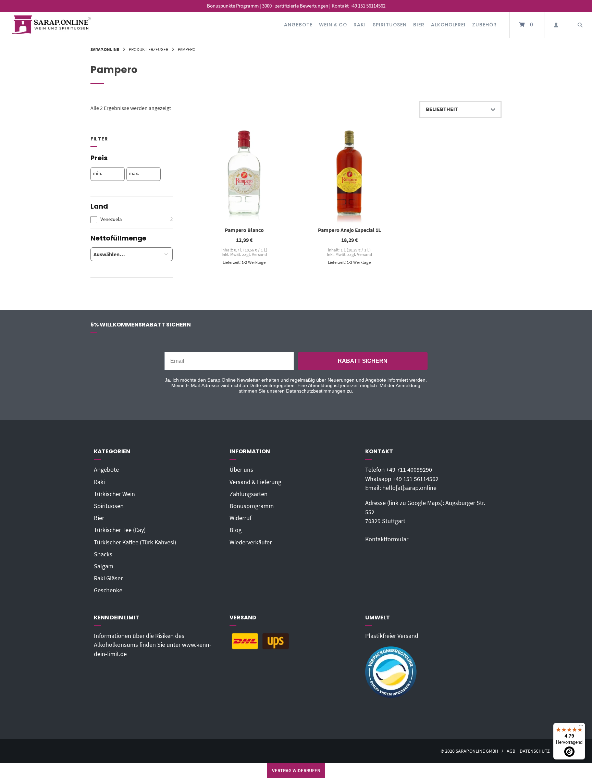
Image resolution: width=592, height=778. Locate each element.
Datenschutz (535, 751)
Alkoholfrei (448, 24)
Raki (360, 24)
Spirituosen (390, 24)
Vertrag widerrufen (296, 770)
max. (134, 173)
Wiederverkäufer (251, 542)
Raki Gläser (108, 578)
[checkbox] (131, 219)
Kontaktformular (386, 539)
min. (97, 173)
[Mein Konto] (556, 25)
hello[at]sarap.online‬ (409, 488)
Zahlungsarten (249, 494)
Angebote (298, 24)
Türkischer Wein (114, 494)
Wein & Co (333, 24)
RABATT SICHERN (362, 361)
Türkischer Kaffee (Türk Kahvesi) (135, 542)
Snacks (103, 554)
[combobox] (120, 254)
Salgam (103, 566)
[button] (166, 254)
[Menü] (581, 727)
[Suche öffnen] (580, 25)
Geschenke (108, 590)
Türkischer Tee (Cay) (120, 530)
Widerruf (240, 518)
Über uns (241, 469)
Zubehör (484, 24)
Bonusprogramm (252, 506)
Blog (236, 530)
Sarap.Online (104, 49)
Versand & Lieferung (255, 482)
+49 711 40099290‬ (409, 469)
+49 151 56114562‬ (416, 479)
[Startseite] (51, 25)
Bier (418, 24)
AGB (511, 751)
